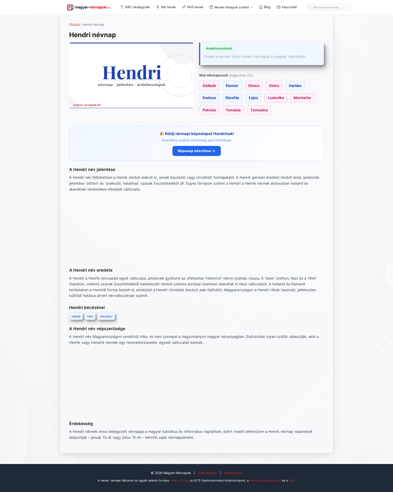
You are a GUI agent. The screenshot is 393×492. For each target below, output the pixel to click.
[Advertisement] (196, 229)
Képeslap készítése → (196, 151)
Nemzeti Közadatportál (265, 480)
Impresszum (233, 473)
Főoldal (74, 24)
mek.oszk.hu (179, 480)
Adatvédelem (207, 473)
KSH (291, 480)
